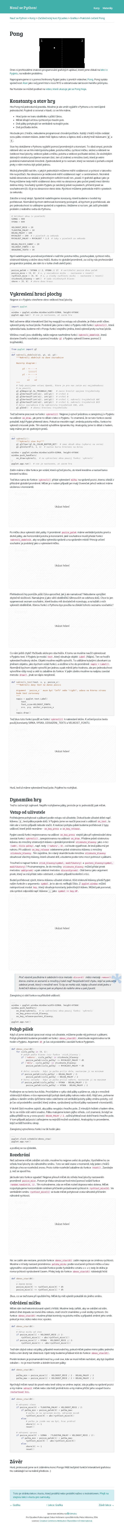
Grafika (74, 18)
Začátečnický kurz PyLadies (53, 18)
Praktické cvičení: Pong (92, 18)
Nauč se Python (19, 18)
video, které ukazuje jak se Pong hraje (66, 89)
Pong (90, 79)
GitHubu (73, 1513)
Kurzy (32, 18)
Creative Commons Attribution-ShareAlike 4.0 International (66, 1521)
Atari (25, 83)
